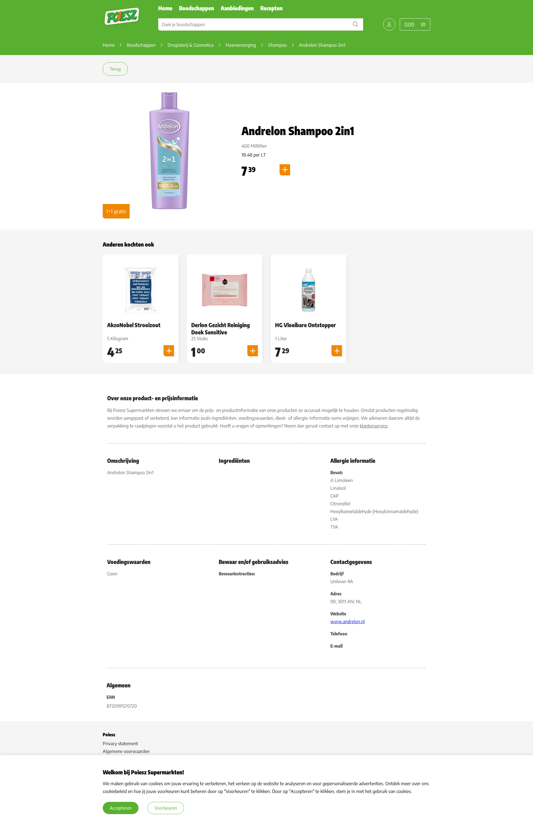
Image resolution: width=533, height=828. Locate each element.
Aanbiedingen (237, 7)
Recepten (271, 7)
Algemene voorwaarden (126, 751)
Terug (115, 69)
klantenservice (374, 426)
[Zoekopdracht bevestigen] (355, 24)
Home (165, 7)
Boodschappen (196, 7)
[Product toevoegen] (285, 169)
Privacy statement (120, 743)
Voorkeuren (165, 808)
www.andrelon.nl (347, 621)
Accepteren (121, 808)
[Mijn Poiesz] (389, 24)
